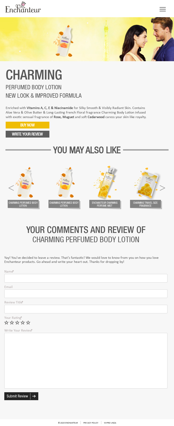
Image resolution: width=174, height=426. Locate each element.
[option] (25, 187)
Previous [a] (11, 187)
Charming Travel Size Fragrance (145, 204)
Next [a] (162, 187)
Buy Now (27, 125)
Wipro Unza (110, 423)
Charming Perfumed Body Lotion (23, 204)
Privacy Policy (90, 423)
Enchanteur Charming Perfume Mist (104, 204)
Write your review (27, 134)
